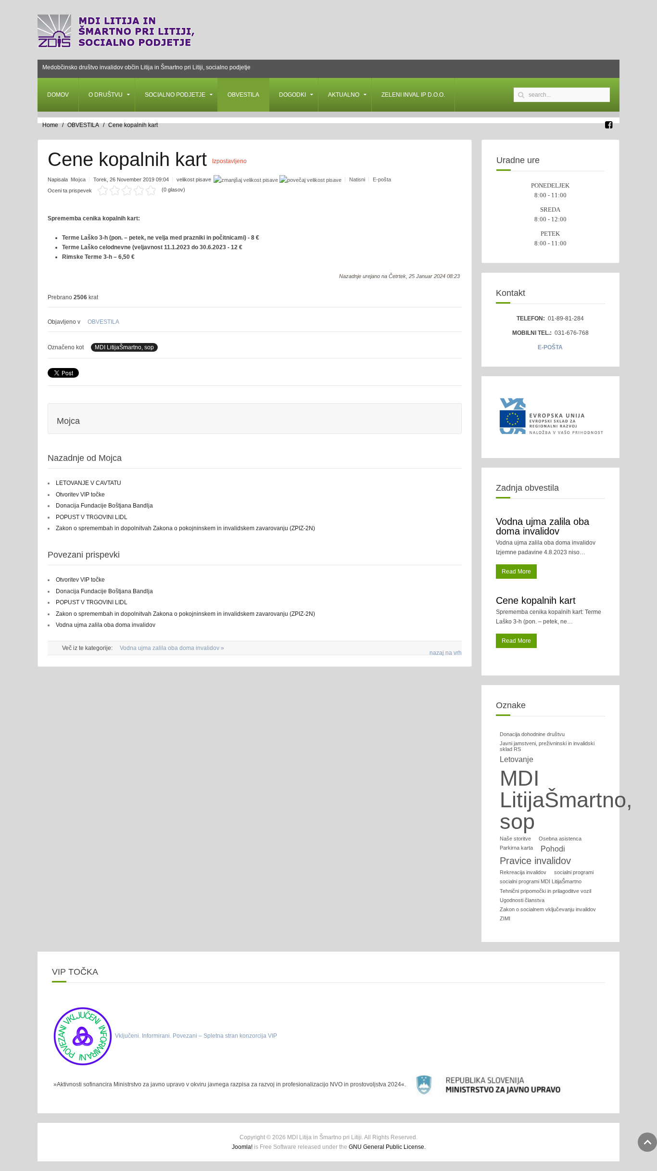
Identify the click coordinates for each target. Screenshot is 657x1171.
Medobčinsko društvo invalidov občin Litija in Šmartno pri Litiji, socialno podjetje (146, 67)
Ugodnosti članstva (522, 900)
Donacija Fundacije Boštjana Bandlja (104, 505)
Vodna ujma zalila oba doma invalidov (105, 625)
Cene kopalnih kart (536, 600)
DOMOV (58, 94)
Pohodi (553, 849)
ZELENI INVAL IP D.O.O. (413, 94)
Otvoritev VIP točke (80, 494)
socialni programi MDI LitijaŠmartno (540, 881)
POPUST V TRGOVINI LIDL (91, 517)
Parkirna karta (516, 848)
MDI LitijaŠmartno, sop (124, 347)
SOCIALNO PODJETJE (175, 94)
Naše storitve (515, 838)
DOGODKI (292, 94)
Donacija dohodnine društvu (532, 734)
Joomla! (242, 1147)
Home (50, 125)
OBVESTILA (243, 94)
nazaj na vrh (446, 652)
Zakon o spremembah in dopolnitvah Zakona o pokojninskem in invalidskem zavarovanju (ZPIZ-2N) (185, 528)
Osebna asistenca (560, 838)
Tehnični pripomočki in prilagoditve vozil (545, 891)
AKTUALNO (343, 94)
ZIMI (505, 918)
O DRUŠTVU (105, 94)
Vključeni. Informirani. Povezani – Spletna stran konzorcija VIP (196, 1035)
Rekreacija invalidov (523, 872)
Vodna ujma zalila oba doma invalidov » (172, 648)
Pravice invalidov (535, 860)
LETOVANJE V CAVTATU (88, 483)
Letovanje (516, 759)
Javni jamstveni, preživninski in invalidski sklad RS (547, 745)
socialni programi (574, 872)
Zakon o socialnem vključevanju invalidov (548, 909)
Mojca (78, 179)
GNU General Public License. (387, 1147)
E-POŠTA (550, 347)
